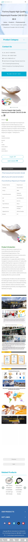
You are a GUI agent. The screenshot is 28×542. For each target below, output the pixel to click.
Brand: (3, 140)
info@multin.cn (11, 58)
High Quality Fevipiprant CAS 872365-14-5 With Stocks (18, 490)
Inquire (11, 156)
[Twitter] (18, 523)
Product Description (8, 168)
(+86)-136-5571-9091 (14, 74)
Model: (3, 136)
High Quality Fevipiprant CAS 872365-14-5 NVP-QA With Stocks (9, 490)
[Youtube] (9, 523)
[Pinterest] (23, 523)
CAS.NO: (4, 149)
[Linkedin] (14, 523)
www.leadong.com (19, 535)
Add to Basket (12, 161)
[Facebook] (4, 523)
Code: (3, 144)
